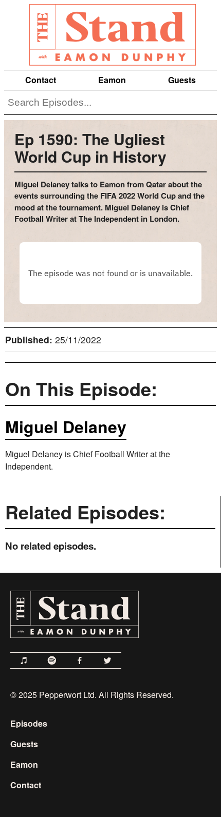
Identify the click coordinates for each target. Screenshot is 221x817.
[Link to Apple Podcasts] (24, 660)
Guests (182, 80)
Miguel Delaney (65, 426)
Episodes (28, 723)
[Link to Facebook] (79, 660)
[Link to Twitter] (107, 660)
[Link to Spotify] (52, 660)
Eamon (112, 80)
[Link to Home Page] (110, 33)
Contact (40, 80)
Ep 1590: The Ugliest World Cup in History (90, 147)
